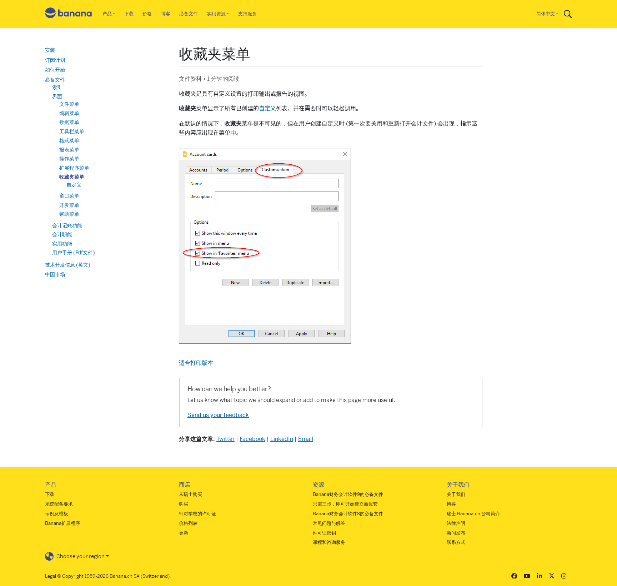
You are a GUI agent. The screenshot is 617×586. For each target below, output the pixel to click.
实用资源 (216, 14)
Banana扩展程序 (62, 523)
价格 (147, 14)
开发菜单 (69, 205)
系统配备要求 (59, 504)
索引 (57, 87)
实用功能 (62, 243)
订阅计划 (55, 60)
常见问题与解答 (329, 523)
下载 (129, 14)
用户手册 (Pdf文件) (73, 252)
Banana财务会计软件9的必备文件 (348, 494)
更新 (183, 533)
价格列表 (188, 523)
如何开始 (55, 69)
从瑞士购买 (190, 494)
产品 (107, 14)
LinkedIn (281, 439)
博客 (165, 14)
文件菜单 (69, 104)
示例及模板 (56, 514)
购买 (183, 504)
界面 (57, 96)
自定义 (267, 108)
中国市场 (55, 274)
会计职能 (62, 234)
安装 (50, 50)
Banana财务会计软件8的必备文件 (348, 514)
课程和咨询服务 (329, 542)
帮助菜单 (69, 214)
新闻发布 (456, 533)
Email (305, 439)
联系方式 (456, 542)
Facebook (252, 439)
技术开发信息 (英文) (67, 265)
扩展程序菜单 (74, 168)
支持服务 (247, 14)
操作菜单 (69, 158)
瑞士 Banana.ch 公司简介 (473, 514)
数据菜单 (69, 122)
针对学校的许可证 (197, 514)
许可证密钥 (324, 533)
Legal (50, 576)
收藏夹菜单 (71, 177)
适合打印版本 (196, 363)
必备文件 (188, 14)
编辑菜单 (69, 113)
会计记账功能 (67, 225)
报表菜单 (69, 149)
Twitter (225, 439)
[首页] (68, 14)
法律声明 (456, 523)
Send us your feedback (218, 415)
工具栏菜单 (71, 131)
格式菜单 (69, 140)
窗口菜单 (69, 196)
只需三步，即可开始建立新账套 (345, 504)
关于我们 (456, 494)
